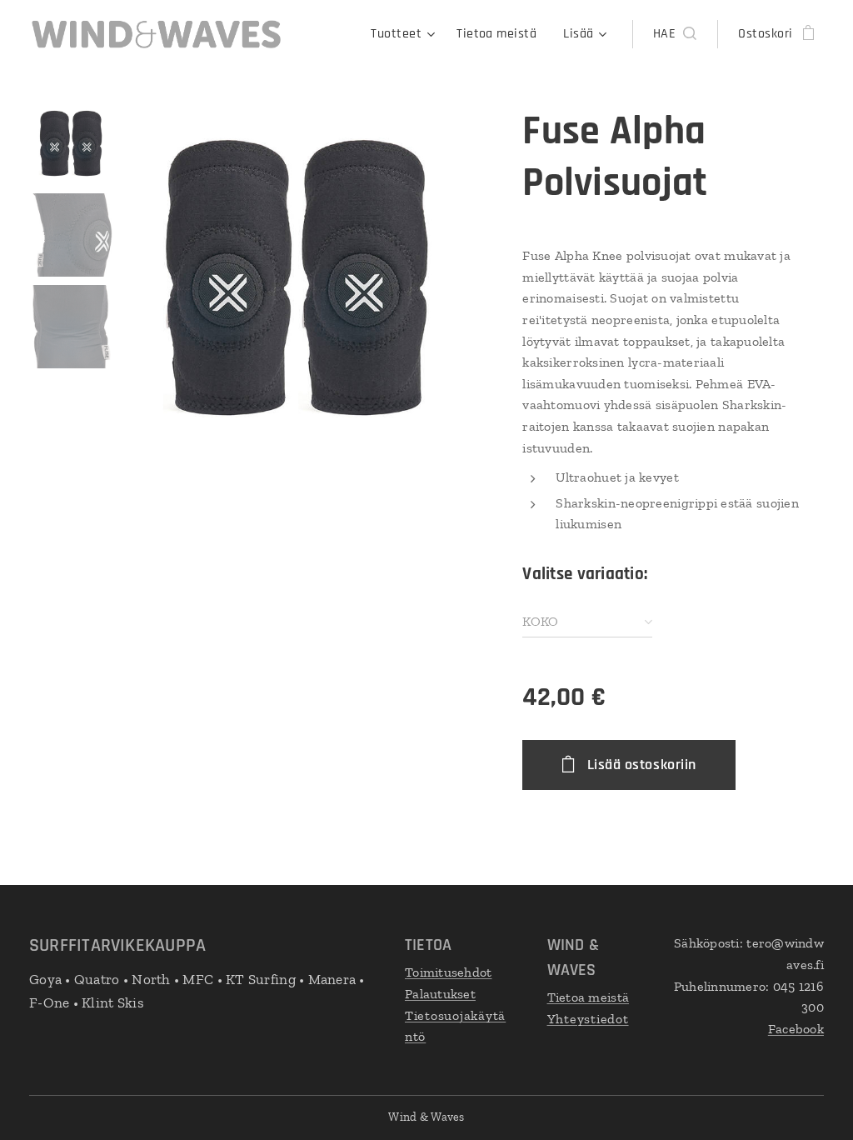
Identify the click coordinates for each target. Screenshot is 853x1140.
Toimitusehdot (448, 972)
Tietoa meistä (588, 997)
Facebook (796, 1029)
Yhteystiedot (588, 1019)
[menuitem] (405, 34)
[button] (674, 34)
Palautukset (440, 994)
